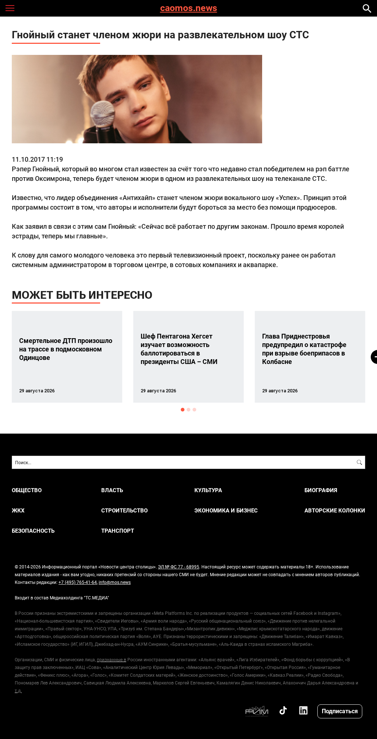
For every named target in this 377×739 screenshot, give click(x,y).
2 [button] (188, 409)
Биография (320, 490)
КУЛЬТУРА (208, 490)
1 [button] (182, 409)
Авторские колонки (334, 510)
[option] (67, 357)
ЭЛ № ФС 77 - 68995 (178, 567)
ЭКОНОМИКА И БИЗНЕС (226, 510)
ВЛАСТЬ (112, 490)
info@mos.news (115, 582)
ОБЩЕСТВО (27, 490)
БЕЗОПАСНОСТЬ (33, 530)
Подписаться (340, 711)
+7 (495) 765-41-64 (78, 582)
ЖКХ (18, 510)
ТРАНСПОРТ (117, 530)
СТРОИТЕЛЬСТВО (124, 510)
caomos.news (188, 8)
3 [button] (194, 409)
